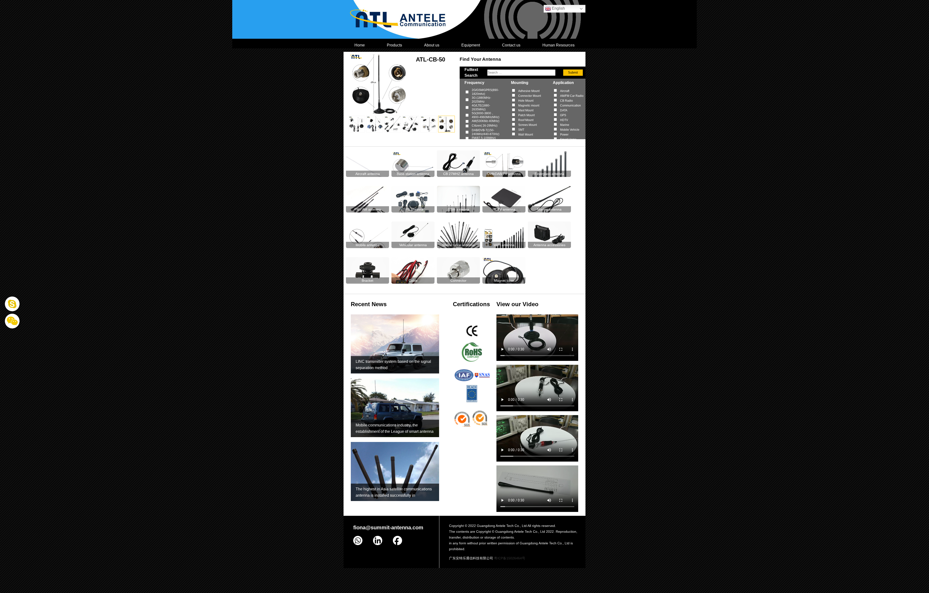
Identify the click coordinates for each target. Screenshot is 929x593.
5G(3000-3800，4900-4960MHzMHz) (485, 115)
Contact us (511, 45)
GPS (563, 115)
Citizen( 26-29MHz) (484, 125)
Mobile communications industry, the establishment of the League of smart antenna (395, 428)
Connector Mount (529, 96)
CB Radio (566, 100)
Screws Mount (527, 125)
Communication (570, 105)
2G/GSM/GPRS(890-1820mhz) (485, 92)
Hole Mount (525, 100)
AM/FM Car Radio (572, 96)
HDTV (564, 120)
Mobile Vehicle (569, 129)
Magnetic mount (528, 105)
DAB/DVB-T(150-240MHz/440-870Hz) (485, 132)
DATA (563, 110)
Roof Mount (525, 120)
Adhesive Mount (528, 91)
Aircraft (564, 91)
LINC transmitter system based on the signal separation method (393, 364)
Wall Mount (525, 134)
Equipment (470, 45)
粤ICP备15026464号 (509, 558)
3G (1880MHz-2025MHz (481, 99)
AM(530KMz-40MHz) (485, 121)
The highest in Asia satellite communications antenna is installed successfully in (394, 492)
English (558, 8)
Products (394, 45)
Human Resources (558, 45)
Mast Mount (525, 110)
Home (359, 45)
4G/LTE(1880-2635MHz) (481, 107)
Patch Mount (526, 115)
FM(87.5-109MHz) (484, 138)
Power (564, 134)
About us (431, 45)
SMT (521, 129)
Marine (564, 125)
